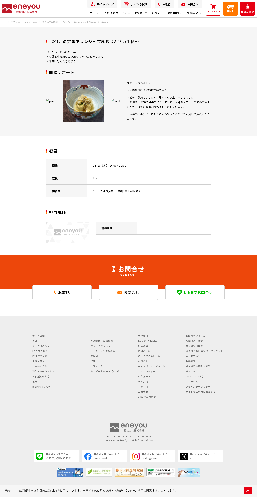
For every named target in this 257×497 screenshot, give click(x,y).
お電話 (166, 4)
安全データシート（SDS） (106, 371)
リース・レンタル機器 (103, 351)
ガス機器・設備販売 (102, 340)
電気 (34, 381)
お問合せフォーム (196, 335)
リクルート (144, 376)
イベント (157, 13)
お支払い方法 (39, 366)
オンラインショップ (102, 346)
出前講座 (143, 346)
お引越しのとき (41, 376)
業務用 (94, 356)
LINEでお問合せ (147, 396)
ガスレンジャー (146, 371)
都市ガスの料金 (41, 346)
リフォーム (97, 366)
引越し (230, 11)
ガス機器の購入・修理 (198, 366)
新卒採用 (143, 381)
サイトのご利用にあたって (201, 391)
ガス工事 (191, 371)
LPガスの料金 (40, 351)
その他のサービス (115, 13)
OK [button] (248, 490)
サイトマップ (105, 4)
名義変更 (191, 361)
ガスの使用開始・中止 (198, 346)
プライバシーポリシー (198, 386)
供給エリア (38, 361)
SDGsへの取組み (148, 340)
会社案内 (173, 13)
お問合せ (193, 4)
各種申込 (193, 13)
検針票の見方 (39, 356)
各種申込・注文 (194, 340)
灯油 (93, 361)
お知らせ (141, 13)
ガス (93, 13)
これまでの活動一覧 (149, 356)
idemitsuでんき (41, 386)
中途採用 (143, 386)
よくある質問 (139, 4)
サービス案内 (39, 335)
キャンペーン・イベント (151, 366)
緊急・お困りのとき (43, 371)
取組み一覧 (144, 351)
